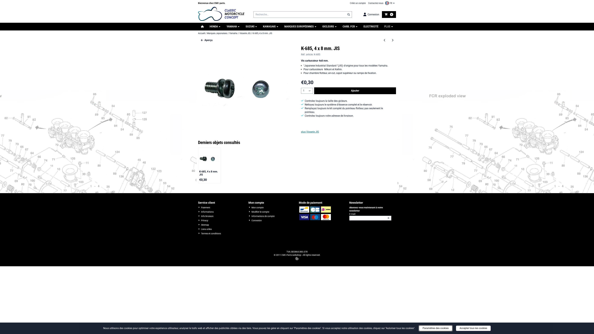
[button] (390, 3)
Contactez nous (375, 3)
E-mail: (370, 214)
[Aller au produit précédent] (384, 40)
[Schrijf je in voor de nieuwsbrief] (388, 218)
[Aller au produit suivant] (392, 40)
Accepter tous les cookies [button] (473, 328)
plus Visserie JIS (310, 131)
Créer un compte (358, 3)
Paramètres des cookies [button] (436, 328)
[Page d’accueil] (202, 26)
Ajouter (355, 90)
